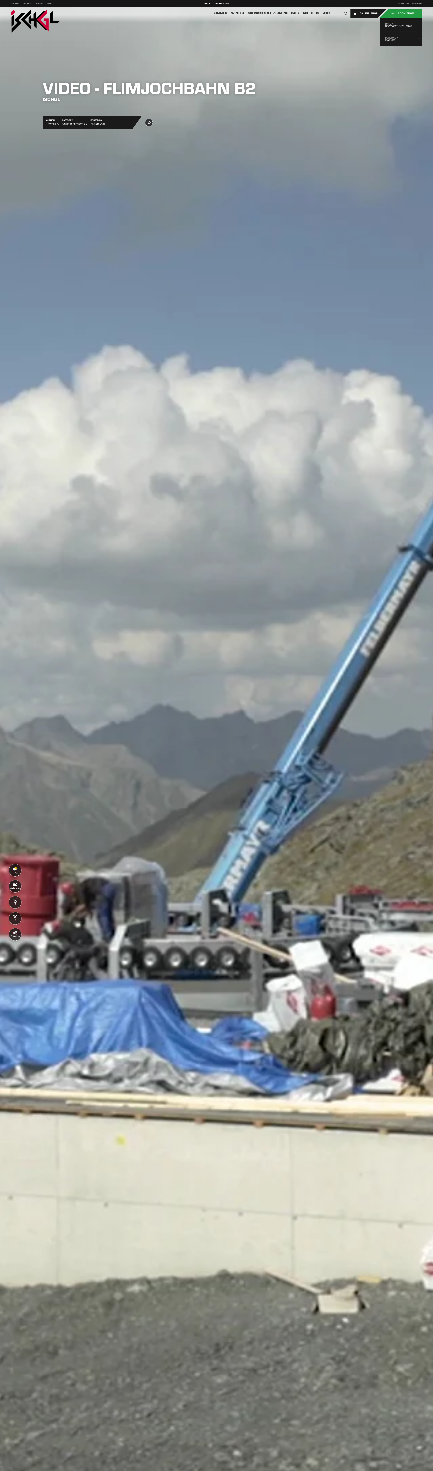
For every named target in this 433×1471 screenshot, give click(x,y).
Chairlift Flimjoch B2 (74, 123)
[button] (346, 13)
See (49, 4)
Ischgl (28, 4)
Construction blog (410, 3)
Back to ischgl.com (216, 4)
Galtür (15, 4)
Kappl (39, 4)
